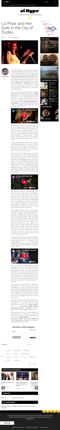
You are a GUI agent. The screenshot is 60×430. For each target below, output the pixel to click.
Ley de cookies (44, 427)
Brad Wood (8, 350)
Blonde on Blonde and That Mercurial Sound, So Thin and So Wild (37, 384)
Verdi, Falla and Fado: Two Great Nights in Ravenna (22, 384)
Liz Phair (16, 357)
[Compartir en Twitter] (29, 345)
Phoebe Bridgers (32, 357)
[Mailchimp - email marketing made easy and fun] (33, 337)
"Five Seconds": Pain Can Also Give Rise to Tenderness (22, 5)
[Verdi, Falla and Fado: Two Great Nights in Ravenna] (22, 376)
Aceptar (7, 423)
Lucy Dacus (23, 357)
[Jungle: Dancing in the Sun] (7, 376)
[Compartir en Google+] (32, 345)
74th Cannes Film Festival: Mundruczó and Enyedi (49, 46)
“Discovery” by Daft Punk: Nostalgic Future (53, 100)
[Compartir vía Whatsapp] (37, 345)
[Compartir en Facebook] (27, 345)
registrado (9, 397)
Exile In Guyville (17, 350)
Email (14, 331)
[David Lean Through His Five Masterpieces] (44, 85)
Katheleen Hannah (25, 353)
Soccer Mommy (15, 306)
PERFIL (5, 79)
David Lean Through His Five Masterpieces (52, 85)
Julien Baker (15, 353)
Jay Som (8, 353)
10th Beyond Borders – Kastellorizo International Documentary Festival (49, 58)
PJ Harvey (8, 360)
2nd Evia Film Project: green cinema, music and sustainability (49, 71)
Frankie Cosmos (26, 350)
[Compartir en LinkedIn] (34, 345)
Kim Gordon (8, 357)
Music (5, 37)
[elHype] (30, 15)
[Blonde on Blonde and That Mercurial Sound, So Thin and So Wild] (37, 376)
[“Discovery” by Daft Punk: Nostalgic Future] (44, 101)
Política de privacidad (17, 427)
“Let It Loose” (25, 242)
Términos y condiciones (32, 427)
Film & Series (45, 51)
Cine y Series (52, 89)
